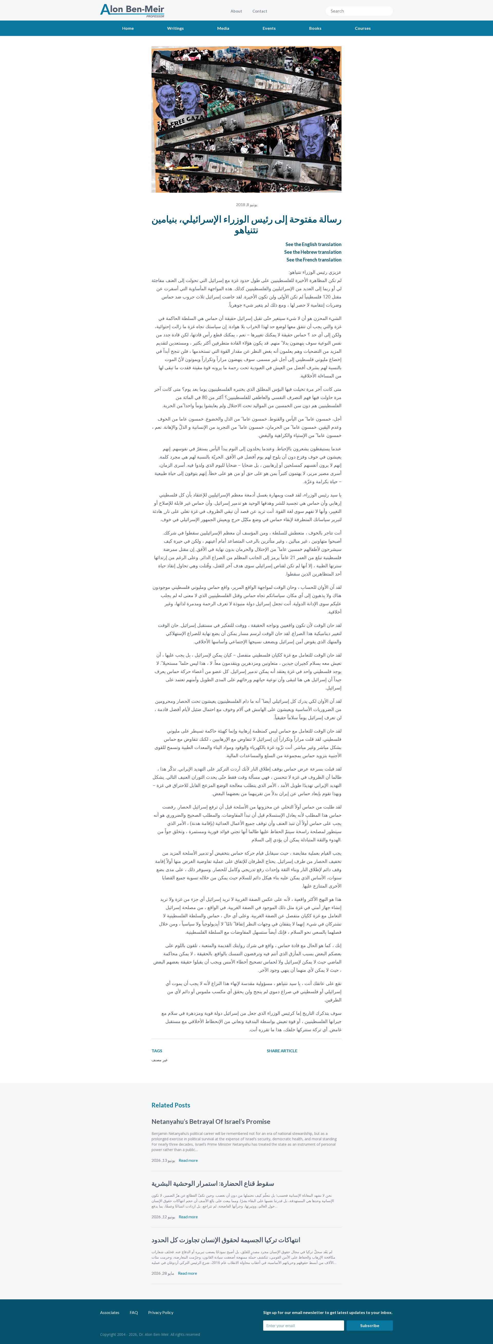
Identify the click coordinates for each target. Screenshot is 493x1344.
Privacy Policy (160, 1312)
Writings (175, 28)
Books (315, 28)
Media (223, 28)
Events (269, 28)
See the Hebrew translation (313, 252)
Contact (259, 11)
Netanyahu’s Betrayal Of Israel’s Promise (210, 1121)
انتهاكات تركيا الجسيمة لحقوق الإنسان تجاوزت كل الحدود (225, 1239)
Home (128, 28)
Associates (109, 1312)
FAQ (134, 1312)
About (236, 11)
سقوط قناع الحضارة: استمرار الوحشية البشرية (212, 1183)
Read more (188, 1160)
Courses (363, 28)
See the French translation (314, 259)
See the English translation (314, 244)
